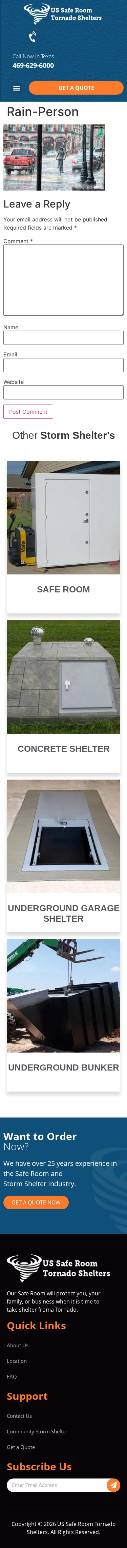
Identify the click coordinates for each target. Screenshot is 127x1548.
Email (10, 354)
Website (13, 382)
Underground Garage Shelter (64, 913)
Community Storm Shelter (37, 1431)
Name (10, 327)
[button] (16, 88)
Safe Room (63, 589)
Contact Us (19, 1415)
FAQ (12, 1376)
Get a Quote (21, 1447)
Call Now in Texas (33, 56)
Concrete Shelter (64, 749)
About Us (17, 1345)
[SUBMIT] (113, 1485)
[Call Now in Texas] (33, 37)
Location (17, 1360)
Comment (18, 241)
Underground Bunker (63, 1067)
